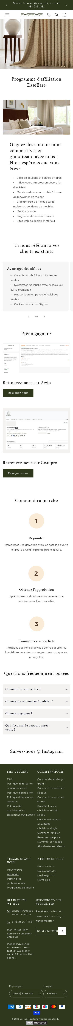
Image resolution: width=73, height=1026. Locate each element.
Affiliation (13, 874)
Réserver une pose (48, 837)
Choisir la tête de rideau (47, 812)
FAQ (9, 779)
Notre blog (43, 880)
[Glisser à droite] (44, 317)
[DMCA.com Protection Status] (36, 1024)
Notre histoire (45, 866)
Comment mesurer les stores (50, 799)
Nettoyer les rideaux (49, 842)
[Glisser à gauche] (29, 317)
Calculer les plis (47, 806)
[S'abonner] (62, 931)
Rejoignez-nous (18, 393)
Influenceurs (14, 870)
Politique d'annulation (20, 797)
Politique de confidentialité (16, 808)
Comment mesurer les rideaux (50, 790)
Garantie (12, 801)
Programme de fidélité (20, 888)
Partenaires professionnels (16, 881)
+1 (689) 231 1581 (22, 922)
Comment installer (48, 833)
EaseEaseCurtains (29, 1019)
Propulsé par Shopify (49, 1019)
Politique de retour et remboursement (20, 786)
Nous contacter (46, 871)
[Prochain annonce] (66, 5)
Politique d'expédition (20, 793)
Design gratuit (46, 875)
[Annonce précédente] (6, 5)
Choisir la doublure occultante (48, 821)
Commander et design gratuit (50, 781)
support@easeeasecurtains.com (22, 912)
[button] (7, 15)
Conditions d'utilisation (21, 815)
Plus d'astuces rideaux (51, 846)
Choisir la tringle (47, 828)
